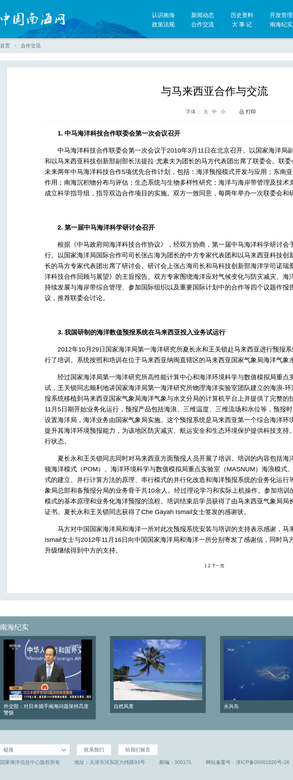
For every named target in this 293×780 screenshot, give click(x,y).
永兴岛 (231, 706)
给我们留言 (137, 750)
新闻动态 (202, 15)
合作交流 (202, 24)
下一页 (218, 565)
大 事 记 (242, 24)
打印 (251, 111)
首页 (5, 45)
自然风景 (124, 706)
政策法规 (163, 24)
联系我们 (94, 750)
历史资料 (241, 15)
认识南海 (163, 15)
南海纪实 (14, 627)
